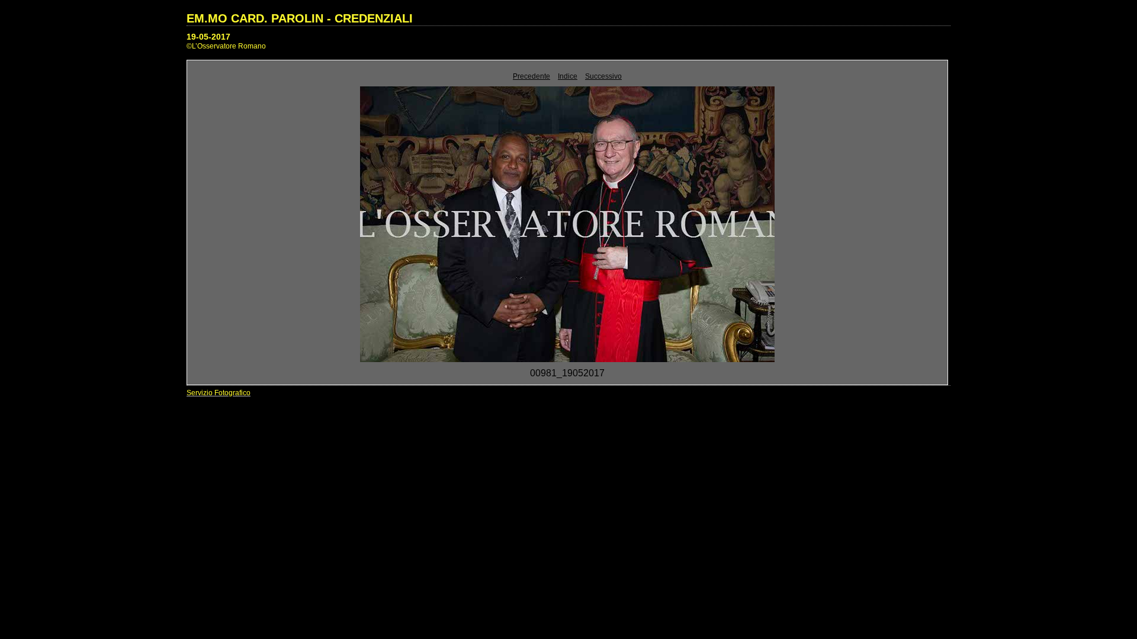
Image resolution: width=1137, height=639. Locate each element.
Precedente (531, 76)
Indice (567, 76)
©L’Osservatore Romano (226, 46)
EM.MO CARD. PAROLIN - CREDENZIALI (300, 18)
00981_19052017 (567, 373)
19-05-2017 (208, 36)
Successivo (603, 76)
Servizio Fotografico (218, 393)
